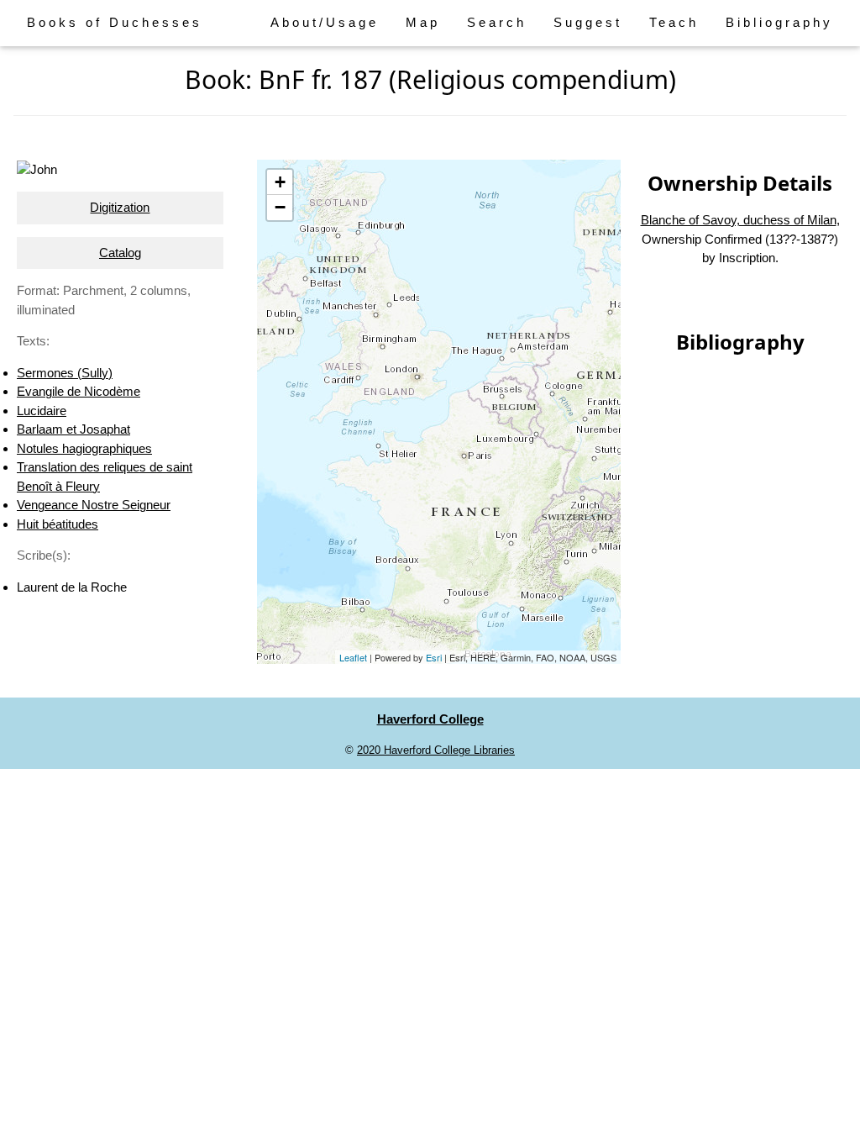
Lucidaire (41, 410)
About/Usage (324, 22)
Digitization (119, 207)
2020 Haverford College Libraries (436, 750)
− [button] (280, 207)
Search (497, 22)
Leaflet (353, 657)
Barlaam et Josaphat (73, 429)
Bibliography (779, 22)
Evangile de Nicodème (78, 391)
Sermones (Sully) (65, 373)
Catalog (120, 252)
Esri (434, 657)
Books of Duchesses (114, 22)
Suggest (587, 22)
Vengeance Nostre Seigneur (93, 505)
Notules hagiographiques (84, 448)
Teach (674, 22)
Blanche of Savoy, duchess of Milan (738, 220)
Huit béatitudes (57, 524)
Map (423, 22)
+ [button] (280, 181)
